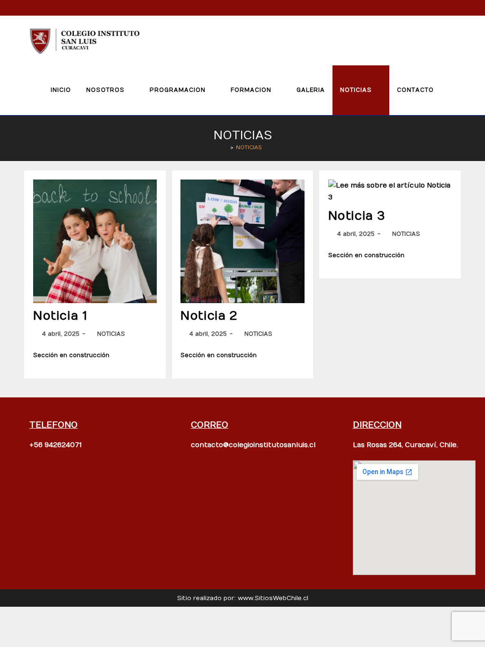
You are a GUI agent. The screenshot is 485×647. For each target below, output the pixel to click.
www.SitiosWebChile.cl (273, 598)
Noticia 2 (208, 316)
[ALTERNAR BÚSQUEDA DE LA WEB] (451, 90)
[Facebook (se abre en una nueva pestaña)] (444, 7)
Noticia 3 (357, 216)
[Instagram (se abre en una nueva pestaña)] (456, 7)
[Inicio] (225, 147)
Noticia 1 (60, 316)
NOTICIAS (249, 147)
